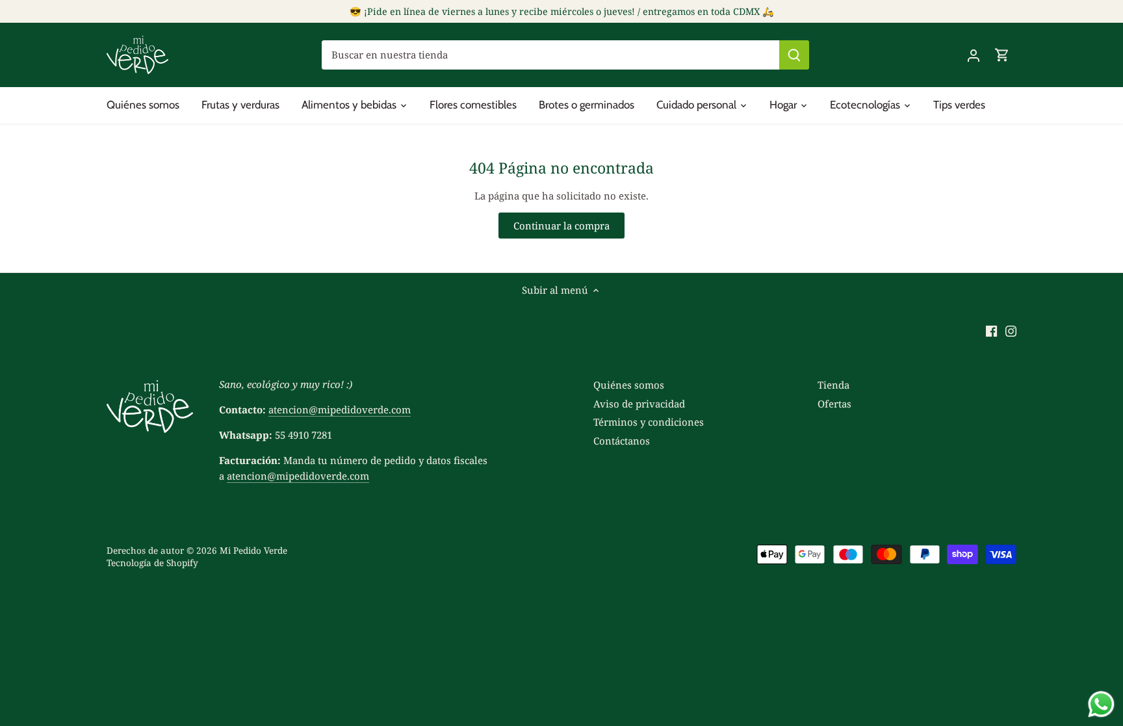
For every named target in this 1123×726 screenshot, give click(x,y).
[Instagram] (1010, 330)
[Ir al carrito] (1002, 55)
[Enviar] (794, 55)
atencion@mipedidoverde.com (339, 409)
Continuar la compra (561, 225)
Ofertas (834, 403)
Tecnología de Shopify (152, 563)
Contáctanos (621, 440)
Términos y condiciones (648, 421)
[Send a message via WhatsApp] (1101, 704)
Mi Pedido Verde (253, 550)
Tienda (833, 384)
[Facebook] (991, 330)
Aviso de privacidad (639, 403)
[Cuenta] (973, 55)
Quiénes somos (628, 384)
